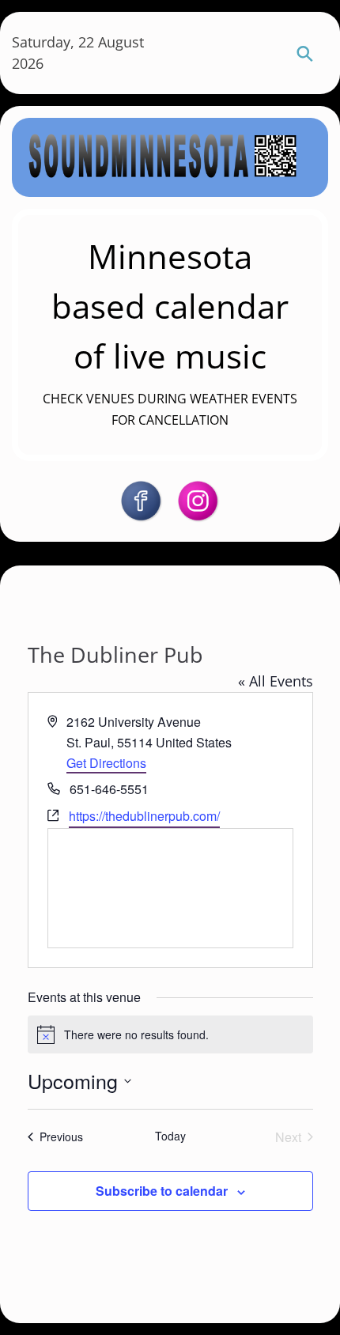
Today (170, 1136)
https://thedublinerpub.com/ (144, 816)
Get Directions (106, 763)
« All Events (275, 680)
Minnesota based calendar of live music (170, 305)
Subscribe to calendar (162, 1191)
